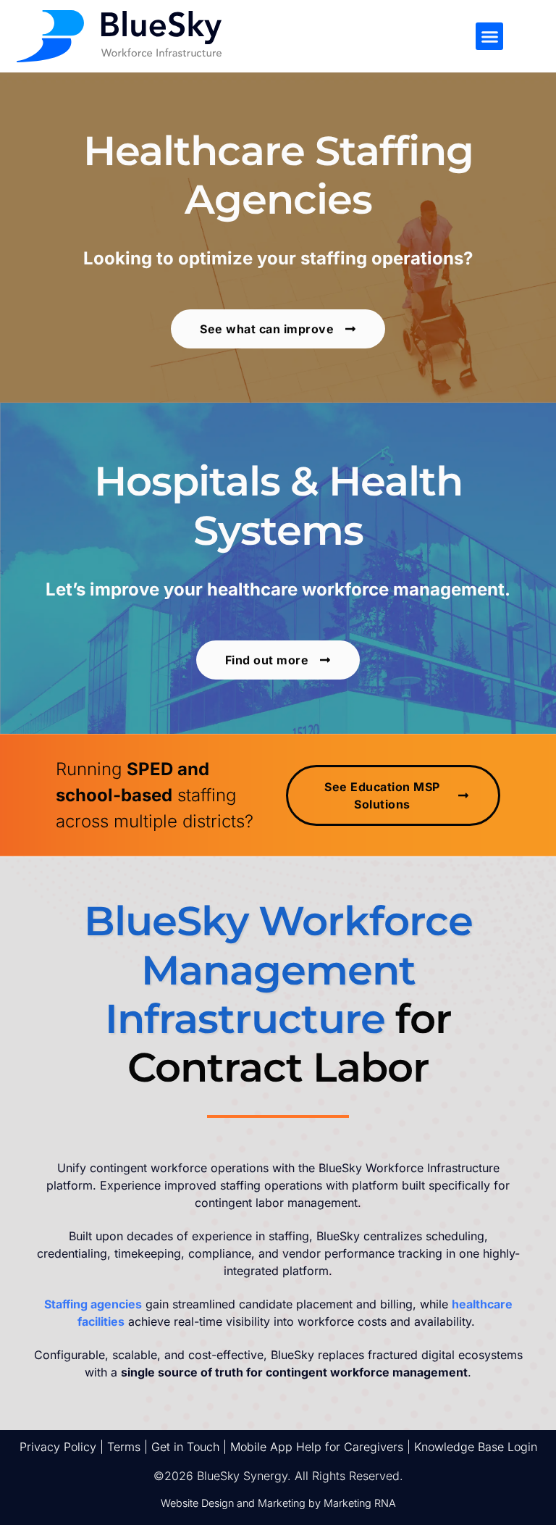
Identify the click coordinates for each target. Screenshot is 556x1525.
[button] (489, 36)
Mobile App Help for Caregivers (316, 1447)
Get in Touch (185, 1447)
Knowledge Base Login (475, 1447)
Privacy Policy (58, 1447)
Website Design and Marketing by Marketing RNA (278, 1503)
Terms (123, 1447)
